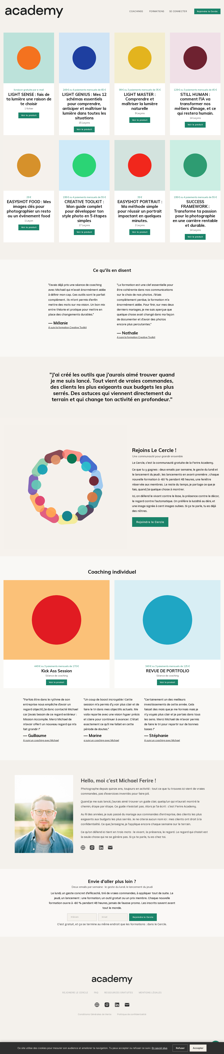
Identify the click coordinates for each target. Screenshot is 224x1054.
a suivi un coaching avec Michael (101, 740)
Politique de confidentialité (131, 1014)
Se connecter (178, 11)
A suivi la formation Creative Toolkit (67, 327)
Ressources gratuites (118, 992)
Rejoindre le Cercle (207, 11)
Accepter (198, 1048)
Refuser (180, 1048)
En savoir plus (159, 1048)
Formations (156, 11)
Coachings (136, 11)
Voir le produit (29, 115)
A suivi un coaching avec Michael (41, 740)
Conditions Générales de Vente (94, 1014)
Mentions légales (150, 992)
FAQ (96, 992)
